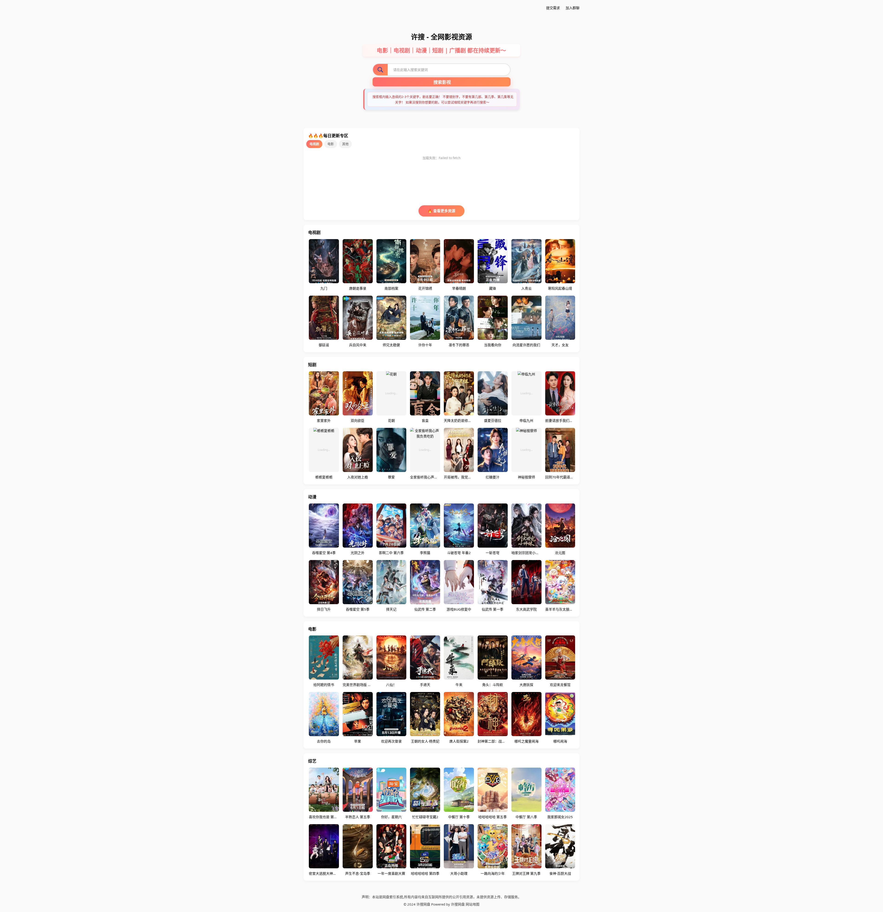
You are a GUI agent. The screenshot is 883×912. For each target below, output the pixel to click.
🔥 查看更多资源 (441, 210)
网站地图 (472, 904)
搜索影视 (442, 82)
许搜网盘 (458, 904)
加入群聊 (572, 8)
